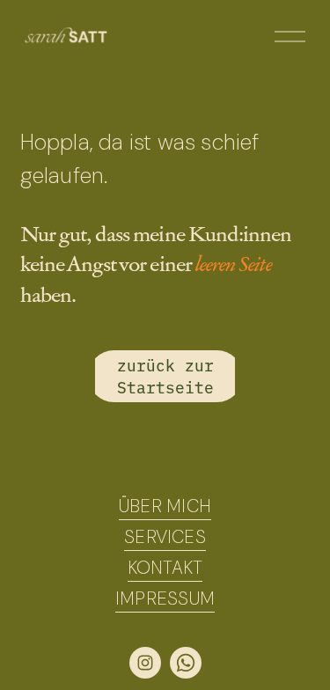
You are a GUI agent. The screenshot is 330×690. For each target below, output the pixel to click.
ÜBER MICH (165, 506)
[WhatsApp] (186, 663)
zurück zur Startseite (165, 376)
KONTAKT (165, 567)
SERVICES (165, 536)
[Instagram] (145, 663)
